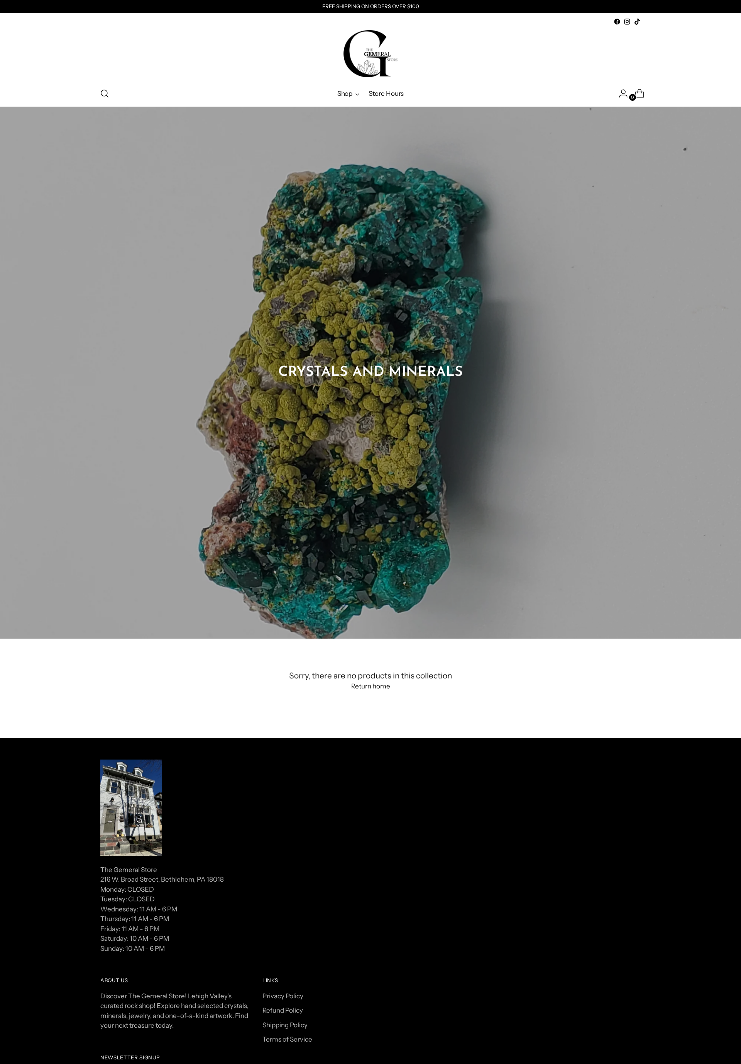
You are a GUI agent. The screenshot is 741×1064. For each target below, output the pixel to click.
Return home (370, 686)
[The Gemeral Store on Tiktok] (637, 21)
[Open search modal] (104, 93)
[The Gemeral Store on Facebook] (617, 21)
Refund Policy (282, 1010)
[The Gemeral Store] (370, 53)
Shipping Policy (285, 1025)
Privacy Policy (282, 996)
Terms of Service (287, 1039)
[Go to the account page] (620, 93)
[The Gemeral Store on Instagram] (627, 21)
